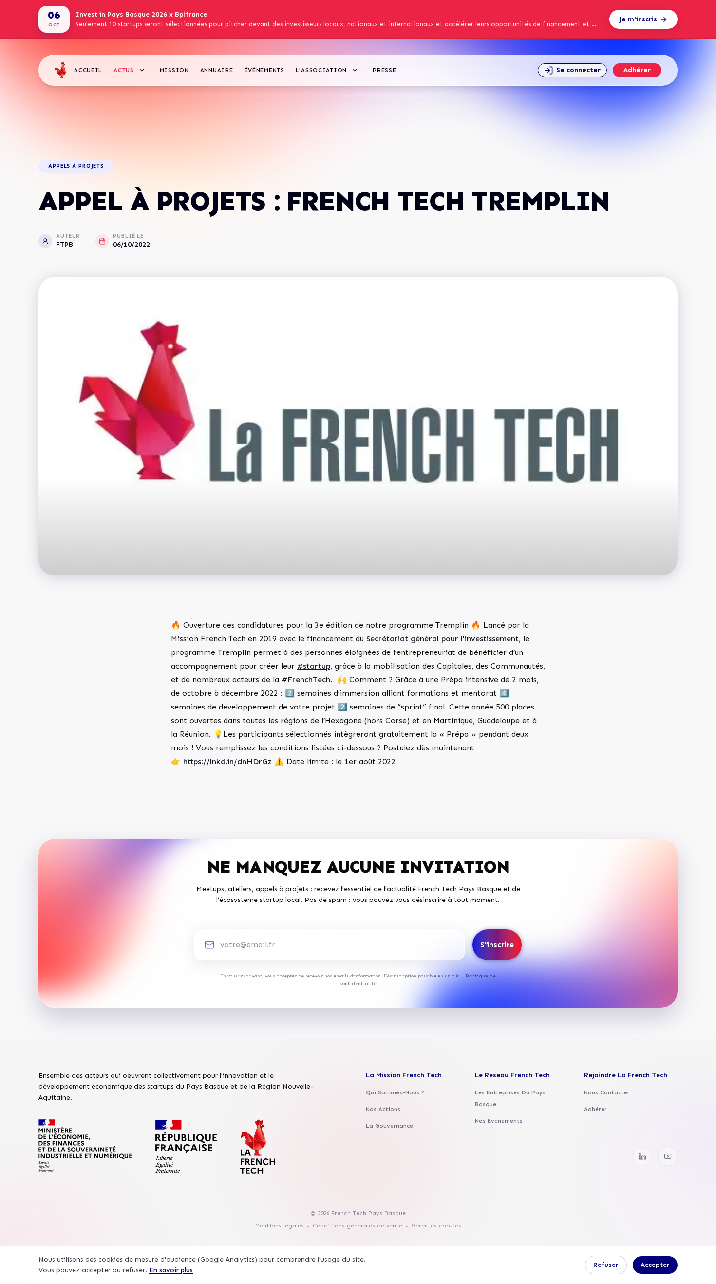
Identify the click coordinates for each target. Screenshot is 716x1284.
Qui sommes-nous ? (395, 1092)
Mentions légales (279, 1225)
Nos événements (499, 1120)
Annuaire (216, 70)
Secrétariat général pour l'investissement (442, 638)
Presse (384, 70)
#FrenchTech (306, 679)
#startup (313, 666)
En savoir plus (171, 1270)
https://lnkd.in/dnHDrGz (227, 761)
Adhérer (637, 70)
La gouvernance (389, 1125)
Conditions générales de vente (357, 1225)
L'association (321, 70)
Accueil (88, 70)
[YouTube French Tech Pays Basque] (668, 1156)
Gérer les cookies (436, 1225)
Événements (264, 70)
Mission (174, 70)
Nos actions (383, 1109)
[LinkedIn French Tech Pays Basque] (642, 1156)
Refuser (606, 1265)
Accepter (655, 1265)
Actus (123, 70)
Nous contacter (607, 1092)
